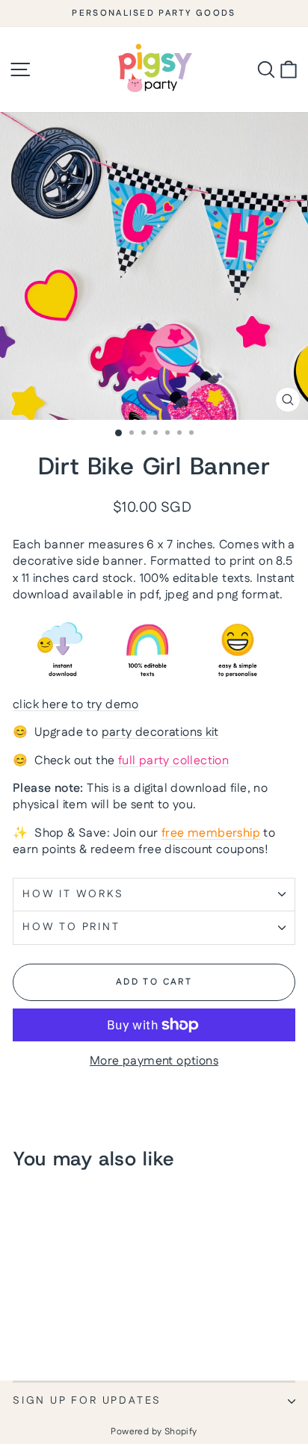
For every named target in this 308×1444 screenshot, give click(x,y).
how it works (73, 894)
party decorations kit (160, 732)
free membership (210, 833)
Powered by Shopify (154, 1431)
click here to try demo (76, 704)
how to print (71, 927)
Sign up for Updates (87, 1400)
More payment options (154, 1061)
